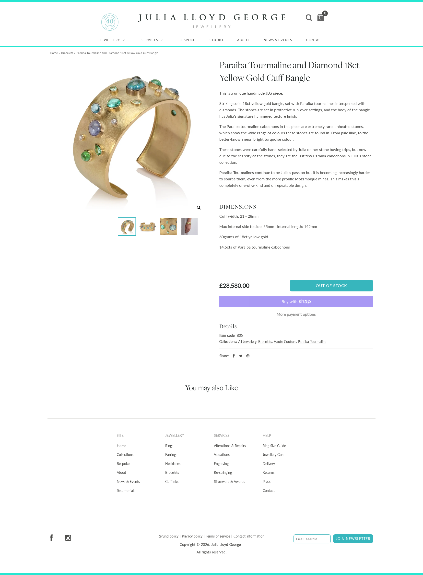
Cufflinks (171, 481)
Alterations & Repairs (230, 446)
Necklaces (172, 464)
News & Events (278, 40)
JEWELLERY (110, 40)
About (243, 40)
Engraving (221, 464)
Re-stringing (223, 472)
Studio (216, 40)
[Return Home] (211, 21)
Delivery (269, 464)
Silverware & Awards (229, 481)
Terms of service (218, 536)
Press (266, 481)
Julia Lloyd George (226, 544)
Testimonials (126, 490)
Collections (125, 454)
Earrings (171, 454)
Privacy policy (192, 536)
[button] (127, 226)
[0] (320, 17)
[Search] (309, 17)
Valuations (222, 454)
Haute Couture (285, 341)
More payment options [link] (296, 314)
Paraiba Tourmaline (312, 341)
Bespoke (187, 40)
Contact (314, 40)
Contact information (249, 536)
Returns (268, 472)
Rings (169, 446)
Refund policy (168, 536)
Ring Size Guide (274, 446)
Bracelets (67, 53)
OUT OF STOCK (331, 285)
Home (54, 53)
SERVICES (149, 40)
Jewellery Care (273, 454)
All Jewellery (247, 341)
